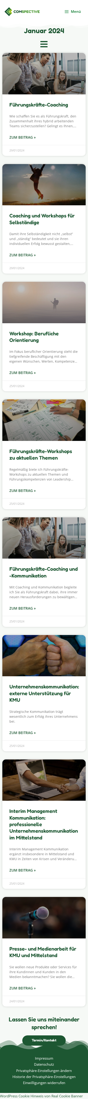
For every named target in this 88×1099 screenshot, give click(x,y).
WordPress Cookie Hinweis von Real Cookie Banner (41, 1096)
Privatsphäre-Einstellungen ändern (44, 1070)
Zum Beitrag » (22, 137)
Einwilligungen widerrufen (44, 1082)
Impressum (44, 1058)
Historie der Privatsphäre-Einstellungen (44, 1076)
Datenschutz (44, 1064)
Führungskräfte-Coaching (38, 105)
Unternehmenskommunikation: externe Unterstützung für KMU (44, 693)
